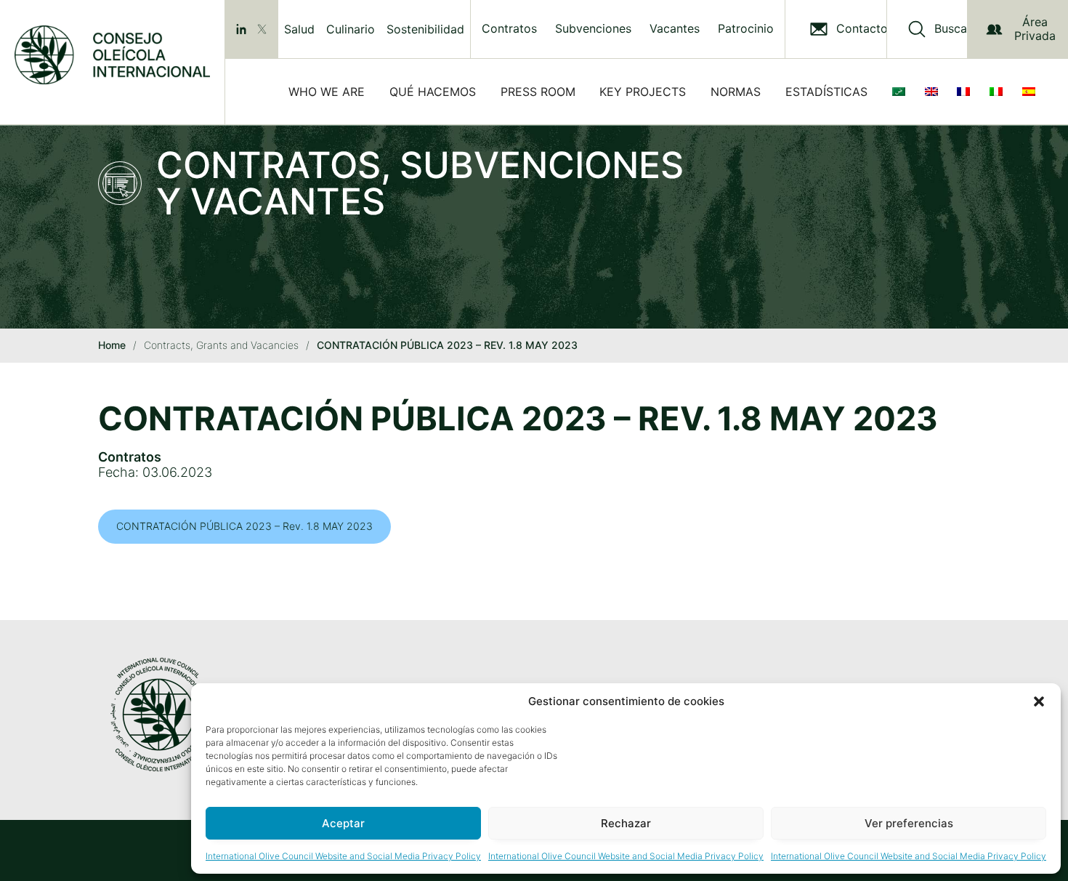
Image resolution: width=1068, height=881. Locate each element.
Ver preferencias (909, 823)
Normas (736, 91)
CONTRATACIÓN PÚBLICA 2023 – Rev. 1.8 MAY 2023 (244, 526)
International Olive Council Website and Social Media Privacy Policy (343, 855)
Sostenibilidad (425, 29)
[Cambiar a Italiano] (999, 91)
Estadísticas (826, 91)
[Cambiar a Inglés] (934, 91)
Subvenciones (593, 29)
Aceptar (343, 823)
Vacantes (675, 29)
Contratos (509, 29)
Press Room (538, 91)
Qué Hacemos (432, 91)
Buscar (952, 29)
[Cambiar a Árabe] (901, 91)
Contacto (862, 29)
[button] (1039, 701)
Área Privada (1035, 29)
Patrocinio (746, 29)
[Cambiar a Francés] (966, 91)
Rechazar (626, 823)
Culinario (350, 29)
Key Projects (642, 91)
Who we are (326, 91)
